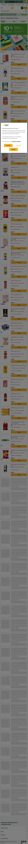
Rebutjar (13, 149)
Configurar (18, 145)
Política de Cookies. (16, 141)
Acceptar (8, 145)
